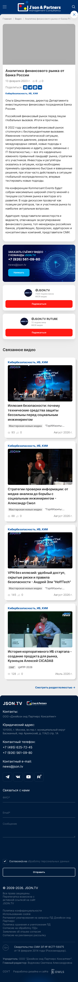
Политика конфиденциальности (22, 910)
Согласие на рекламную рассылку (24, 935)
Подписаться (39, 304)
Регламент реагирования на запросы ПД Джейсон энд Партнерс (37, 919)
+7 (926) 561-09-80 (24, 259)
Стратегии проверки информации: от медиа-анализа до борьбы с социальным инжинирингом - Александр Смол (38, 496)
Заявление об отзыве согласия (22, 931)
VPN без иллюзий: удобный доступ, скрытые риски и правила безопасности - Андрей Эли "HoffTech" (39, 577)
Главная (7, 18)
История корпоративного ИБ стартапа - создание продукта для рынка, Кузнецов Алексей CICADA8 (40, 656)
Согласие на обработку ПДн (20, 928)
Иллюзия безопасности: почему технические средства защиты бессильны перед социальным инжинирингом (34, 412)
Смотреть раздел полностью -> (55, 687)
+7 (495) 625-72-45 (17, 747)
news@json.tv (17, 264)
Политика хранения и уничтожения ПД (27, 924)
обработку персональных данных (48, 861)
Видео (18, 18)
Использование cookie (16, 914)
